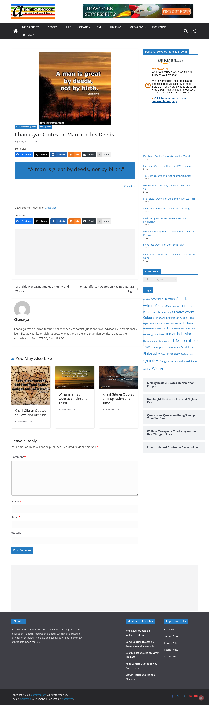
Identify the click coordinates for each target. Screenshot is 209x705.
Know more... (32, 641)
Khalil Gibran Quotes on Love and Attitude (31, 412)
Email (15, 517)
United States (189, 361)
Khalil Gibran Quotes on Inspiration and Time (118, 398)
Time (179, 361)
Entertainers (163, 323)
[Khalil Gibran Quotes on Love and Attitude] (30, 368)
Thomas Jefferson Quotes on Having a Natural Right (105, 289)
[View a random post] (194, 31)
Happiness (159, 334)
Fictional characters (152, 328)
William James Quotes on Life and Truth (73, 398)
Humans (147, 341)
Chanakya (37, 141)
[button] (41, 27)
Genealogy (148, 334)
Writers (159, 368)
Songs (173, 361)
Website (16, 533)
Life (68, 27)
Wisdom (147, 369)
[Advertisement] (75, 252)
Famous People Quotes (26, 127)
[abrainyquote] (15, 31)
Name (16, 501)
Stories (52, 27)
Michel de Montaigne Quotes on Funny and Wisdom (42, 289)
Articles (162, 305)
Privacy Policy (171, 643)
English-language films (180, 318)
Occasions (136, 27)
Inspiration (83, 27)
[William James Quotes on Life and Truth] (74, 368)
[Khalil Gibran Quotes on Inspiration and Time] (118, 368)
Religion (165, 361)
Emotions (160, 317)
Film (164, 328)
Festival (27, 34)
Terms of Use (171, 636)
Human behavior (178, 333)
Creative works (183, 312)
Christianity (166, 312)
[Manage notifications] (201, 697)
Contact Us (170, 656)
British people (151, 312)
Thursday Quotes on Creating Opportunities (167, 175)
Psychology (173, 353)
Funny (191, 328)
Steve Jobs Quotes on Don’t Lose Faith (163, 244)
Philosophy (151, 353)
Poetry (163, 353)
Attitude (173, 306)
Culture (148, 317)
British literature (185, 306)
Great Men (50, 207)
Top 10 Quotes (31, 27)
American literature (163, 299)
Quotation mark (187, 354)
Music (177, 347)
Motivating (159, 27)
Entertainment (176, 323)
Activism (146, 299)
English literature (150, 323)
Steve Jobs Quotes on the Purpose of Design (167, 208)
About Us (169, 629)
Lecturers (168, 341)
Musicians (187, 347)
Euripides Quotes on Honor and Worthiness (167, 166)
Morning (169, 348)
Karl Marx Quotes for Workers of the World (166, 156)
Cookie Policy (171, 649)
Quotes (151, 360)
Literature (188, 340)
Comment (18, 457)
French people (180, 328)
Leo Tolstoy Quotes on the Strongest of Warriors (169, 198)
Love (98, 27)
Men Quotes (45, 127)
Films (170, 328)
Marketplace (158, 347)
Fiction (188, 323)
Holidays (115, 27)
